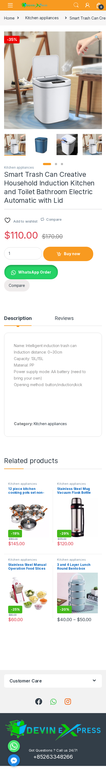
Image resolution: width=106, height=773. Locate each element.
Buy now (72, 253)
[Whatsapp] (14, 746)
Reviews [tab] (64, 318)
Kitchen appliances (41, 17)
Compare (54, 219)
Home (9, 17)
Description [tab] (18, 318)
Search (76, 5)
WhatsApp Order (34, 272)
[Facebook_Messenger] (14, 760)
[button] (97, 37)
